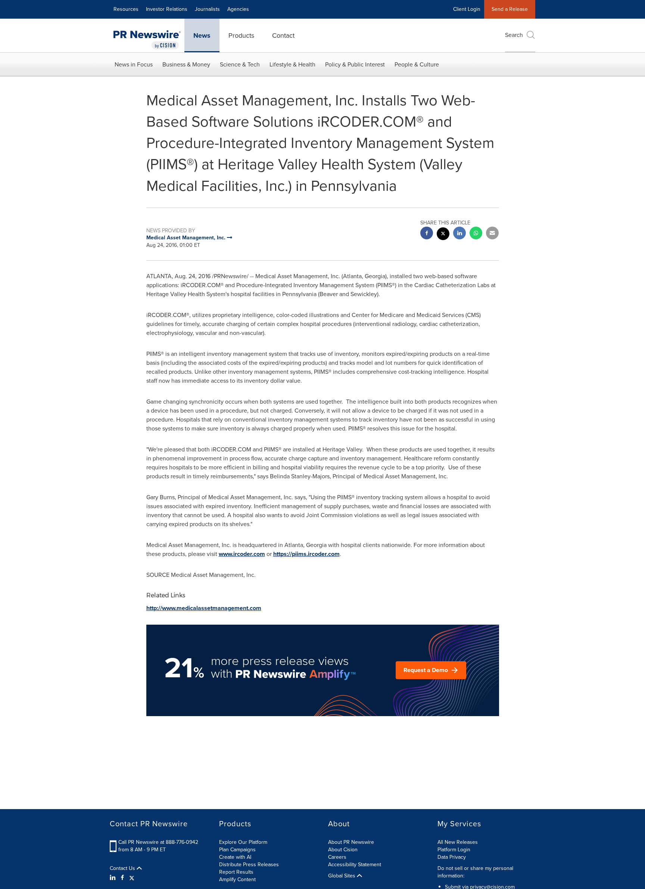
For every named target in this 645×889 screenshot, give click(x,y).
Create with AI (235, 857)
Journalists (207, 9)
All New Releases (457, 842)
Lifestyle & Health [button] (292, 64)
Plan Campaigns (237, 850)
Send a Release (510, 9)
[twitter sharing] (443, 234)
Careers (337, 857)
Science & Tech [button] (240, 64)
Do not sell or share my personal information (475, 872)
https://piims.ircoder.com (306, 554)
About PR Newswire (351, 842)
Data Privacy (451, 857)
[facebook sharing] (426, 234)
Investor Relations (166, 9)
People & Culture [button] (417, 64)
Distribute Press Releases (249, 864)
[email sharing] (492, 234)
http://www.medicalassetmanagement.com (203, 608)
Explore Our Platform (243, 842)
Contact (283, 35)
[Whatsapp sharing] (476, 234)
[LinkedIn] (114, 878)
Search (514, 35)
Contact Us (123, 868)
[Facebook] (122, 878)
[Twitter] (131, 878)
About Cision (343, 850)
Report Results (236, 872)
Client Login (466, 9)
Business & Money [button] (186, 64)
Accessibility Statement (354, 864)
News (202, 35)
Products (241, 35)
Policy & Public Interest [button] (355, 64)
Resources (125, 9)
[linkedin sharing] (459, 234)
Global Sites (342, 876)
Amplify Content (237, 879)
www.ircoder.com (242, 554)
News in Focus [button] (134, 64)
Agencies (238, 9)
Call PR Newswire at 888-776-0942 (158, 842)
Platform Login (453, 850)
